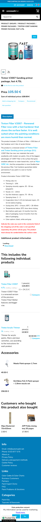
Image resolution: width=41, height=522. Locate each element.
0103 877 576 (14, 451)
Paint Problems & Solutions (13, 489)
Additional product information (16, 238)
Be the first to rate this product (13, 86)
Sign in (30, 5)
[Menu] (3, 11)
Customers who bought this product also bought (19, 405)
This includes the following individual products (16, 258)
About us (5, 454)
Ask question (6, 105)
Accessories (10, 353)
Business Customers (10, 478)
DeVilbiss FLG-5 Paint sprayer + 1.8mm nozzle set (26, 382)
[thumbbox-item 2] (8, 72)
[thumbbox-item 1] (3, 72)
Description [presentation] (7, 116)
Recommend (31, 101)
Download (9, 246)
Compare (21, 101)
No (16, 516)
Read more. (20, 512)
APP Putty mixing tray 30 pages (29, 427)
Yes (25, 516)
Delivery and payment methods (15, 460)
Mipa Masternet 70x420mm (8, 427)
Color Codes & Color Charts (13, 475)
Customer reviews (9, 465)
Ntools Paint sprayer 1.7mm (25, 363)
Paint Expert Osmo (9, 484)
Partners (5, 481)
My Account (19, 5)
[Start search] (38, 16)
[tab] (7, 116)
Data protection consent (20, 507)
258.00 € (5, 391)
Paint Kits (6, 499)
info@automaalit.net (15, 449)
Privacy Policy (7, 457)
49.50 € (4, 372)
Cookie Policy (7, 462)
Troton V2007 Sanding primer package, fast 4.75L (17, 79)
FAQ (3, 486)
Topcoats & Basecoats (11, 502)
